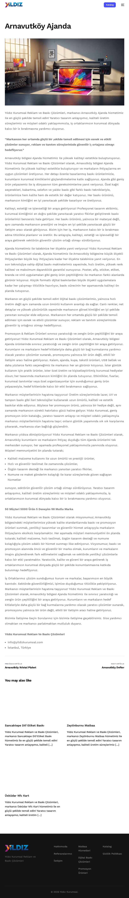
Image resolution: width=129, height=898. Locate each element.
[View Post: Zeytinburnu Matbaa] (95, 702)
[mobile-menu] (121, 5)
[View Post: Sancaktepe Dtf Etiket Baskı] (33, 702)
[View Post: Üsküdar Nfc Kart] (33, 772)
